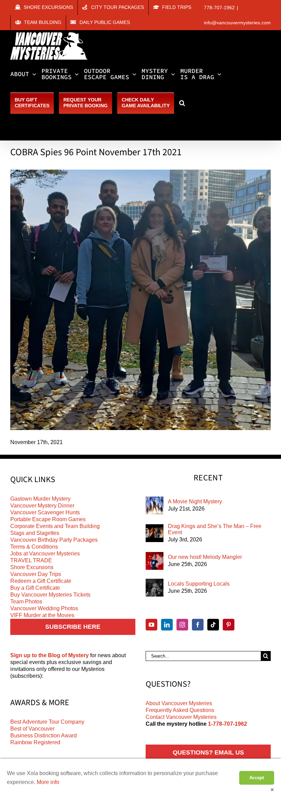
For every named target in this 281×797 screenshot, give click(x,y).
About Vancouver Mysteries (179, 703)
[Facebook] (198, 624)
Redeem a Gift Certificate (40, 581)
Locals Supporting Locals (199, 584)
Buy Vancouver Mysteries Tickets (50, 595)
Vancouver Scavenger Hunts (45, 512)
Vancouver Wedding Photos (44, 608)
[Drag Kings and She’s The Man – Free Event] (154, 533)
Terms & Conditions (34, 547)
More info (48, 782)
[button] (182, 102)
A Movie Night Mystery (195, 501)
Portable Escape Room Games (48, 519)
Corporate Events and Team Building (55, 526)
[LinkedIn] (167, 624)
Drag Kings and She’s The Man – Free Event (214, 529)
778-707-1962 (219, 7)
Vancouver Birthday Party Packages (54, 540)
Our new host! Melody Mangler (205, 557)
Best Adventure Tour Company (47, 722)
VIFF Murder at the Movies (42, 615)
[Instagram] (182, 624)
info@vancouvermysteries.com (237, 22)
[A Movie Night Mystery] (154, 505)
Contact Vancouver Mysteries (181, 717)
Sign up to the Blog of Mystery (49, 655)
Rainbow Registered (35, 742)
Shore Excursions (31, 567)
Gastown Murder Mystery (40, 499)
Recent (208, 478)
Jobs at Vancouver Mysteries (45, 553)
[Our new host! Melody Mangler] (154, 561)
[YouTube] (151, 624)
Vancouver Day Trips (35, 574)
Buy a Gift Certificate (35, 588)
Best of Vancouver (32, 729)
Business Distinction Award (43, 735)
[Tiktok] (213, 624)
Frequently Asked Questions (180, 710)
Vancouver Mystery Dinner (42, 505)
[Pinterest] (228, 624)
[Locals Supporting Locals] (154, 588)
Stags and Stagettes (34, 533)
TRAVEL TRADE (31, 560)
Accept (256, 777)
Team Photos (26, 601)
